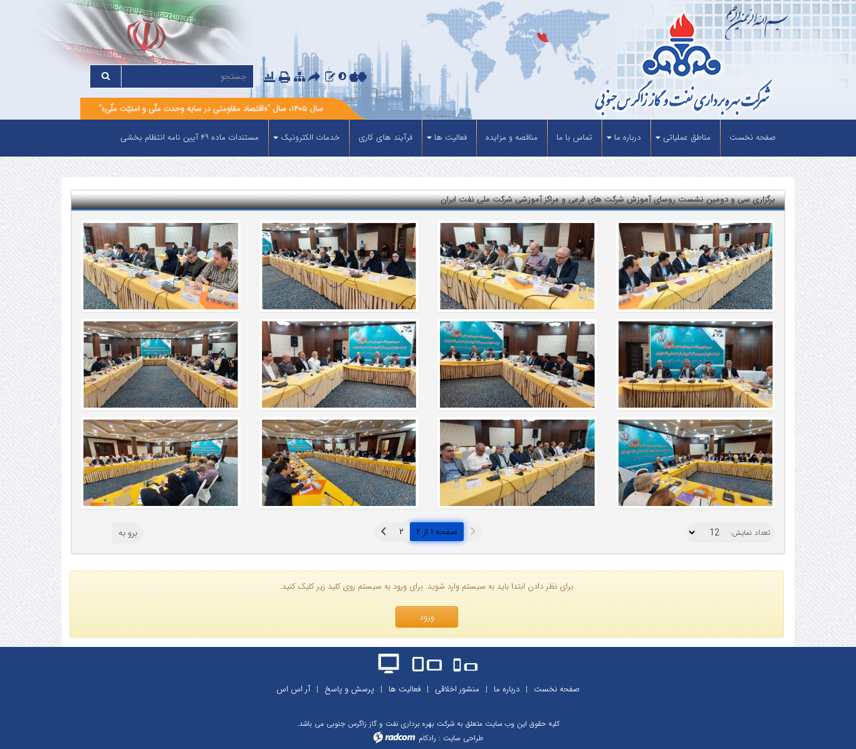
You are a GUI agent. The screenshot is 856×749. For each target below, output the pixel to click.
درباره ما (506, 689)
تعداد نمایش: (750, 533)
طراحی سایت (463, 738)
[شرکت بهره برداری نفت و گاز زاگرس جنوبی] (636, 66)
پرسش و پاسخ (349, 689)
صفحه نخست (557, 689)
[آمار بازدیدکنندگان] (269, 77)
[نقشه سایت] (299, 77)
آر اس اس (293, 689)
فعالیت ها (404, 689)
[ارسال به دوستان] (315, 78)
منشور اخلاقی (457, 689)
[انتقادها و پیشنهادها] (330, 77)
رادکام (427, 738)
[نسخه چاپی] (285, 78)
